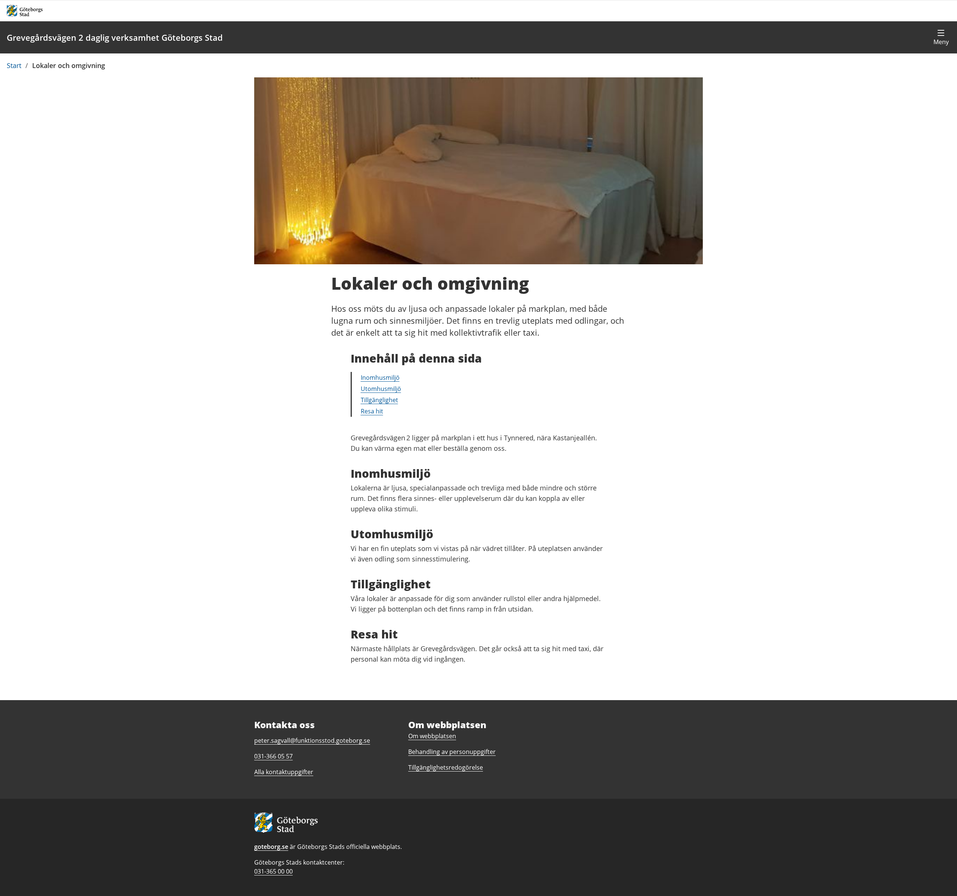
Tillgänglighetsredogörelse (445, 767)
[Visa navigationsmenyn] (941, 37)
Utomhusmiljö (381, 389)
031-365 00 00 (273, 871)
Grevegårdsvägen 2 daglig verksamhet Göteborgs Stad (115, 37)
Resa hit (372, 411)
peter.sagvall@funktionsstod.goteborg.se (312, 740)
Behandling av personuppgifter (452, 752)
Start (14, 65)
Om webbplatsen (432, 736)
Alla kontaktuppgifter (283, 772)
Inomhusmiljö (380, 377)
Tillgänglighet (379, 400)
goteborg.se (271, 847)
